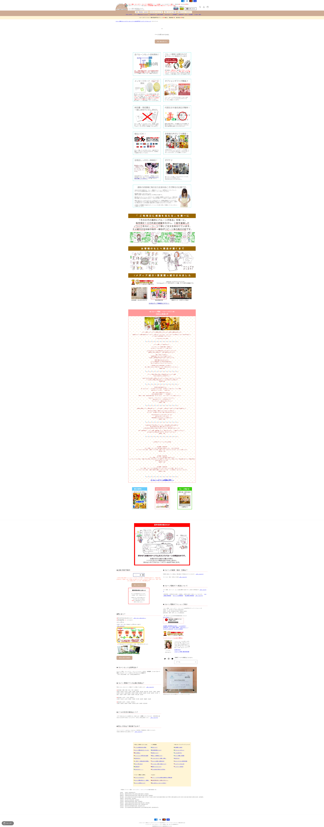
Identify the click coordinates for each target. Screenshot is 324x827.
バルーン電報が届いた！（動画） (141, 780)
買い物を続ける (162, 41)
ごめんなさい (167, 14)
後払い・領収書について (157, 755)
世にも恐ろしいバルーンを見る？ (159, 783)
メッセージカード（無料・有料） (159, 758)
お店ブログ (177, 649)
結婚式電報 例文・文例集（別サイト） (160, 780)
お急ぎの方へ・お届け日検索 (156, 14)
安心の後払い (137, 752)
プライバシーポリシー (179, 750)
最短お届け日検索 (124, 658)
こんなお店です (182, 626)
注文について (154, 747)
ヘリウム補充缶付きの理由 (140, 747)
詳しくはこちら (139, 585)
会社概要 (191, 14)
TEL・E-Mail (165, 617)
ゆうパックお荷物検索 (178, 595)
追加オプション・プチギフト (184, 12)
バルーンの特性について (139, 783)
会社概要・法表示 (178, 747)
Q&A (186, 14)
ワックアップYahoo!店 (168, 628)
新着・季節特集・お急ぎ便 (142, 12)
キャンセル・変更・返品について (159, 763)
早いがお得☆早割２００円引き (158, 769)
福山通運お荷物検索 (189, 595)
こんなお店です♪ (178, 752)
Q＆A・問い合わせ (138, 763)
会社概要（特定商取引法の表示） (170, 626)
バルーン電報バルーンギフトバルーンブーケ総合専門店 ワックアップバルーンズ (133, 21)
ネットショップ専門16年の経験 (141, 755)
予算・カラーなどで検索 (170, 12)
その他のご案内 (197, 14)
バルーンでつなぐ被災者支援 (180, 761)
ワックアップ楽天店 (178, 628)
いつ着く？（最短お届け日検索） (141, 761)
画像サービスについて (156, 766)
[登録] (195, 662)
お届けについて (155, 752)
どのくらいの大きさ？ (139, 777)
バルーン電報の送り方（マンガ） (141, 750)
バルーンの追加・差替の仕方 (158, 761)
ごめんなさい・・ (184, 627)
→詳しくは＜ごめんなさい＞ (139, 618)
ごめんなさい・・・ (138, 769)
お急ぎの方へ (137, 758)
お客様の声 (181, 14)
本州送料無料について (156, 750)
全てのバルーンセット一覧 (156, 12)
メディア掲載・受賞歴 (174, 627)
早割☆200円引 (129, 14)
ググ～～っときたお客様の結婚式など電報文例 (162, 777)
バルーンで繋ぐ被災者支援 (181, 651)
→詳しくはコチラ (121, 626)
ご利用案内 (174, 14)
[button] (200, 7)
